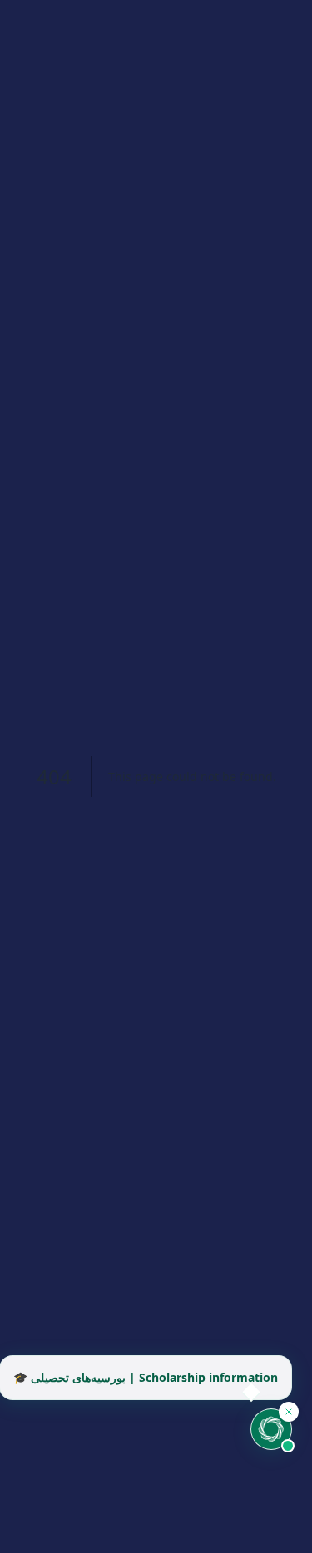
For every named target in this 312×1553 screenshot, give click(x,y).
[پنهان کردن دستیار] (289, 1412)
